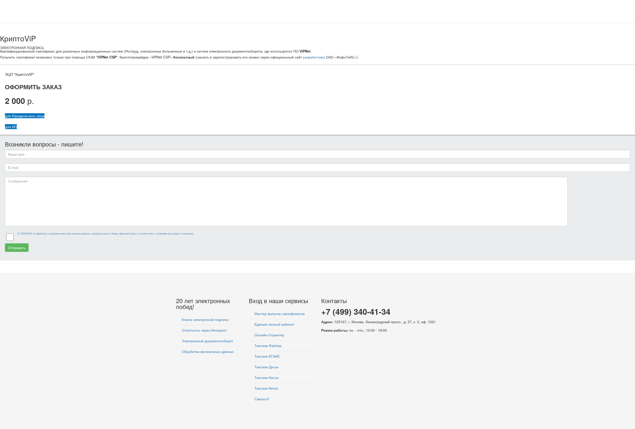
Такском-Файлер (268, 345)
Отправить (16, 247)
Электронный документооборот (207, 340)
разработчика (314, 57)
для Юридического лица (24, 115)
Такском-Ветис (266, 388)
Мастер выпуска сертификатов (279, 313)
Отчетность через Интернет (204, 330)
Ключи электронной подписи (204, 319)
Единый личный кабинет (274, 324)
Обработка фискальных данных (207, 351)
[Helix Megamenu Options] (457, 11)
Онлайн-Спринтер (269, 334)
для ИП (11, 126)
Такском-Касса (266, 377)
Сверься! (261, 398)
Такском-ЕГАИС (267, 356)
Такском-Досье (266, 366)
